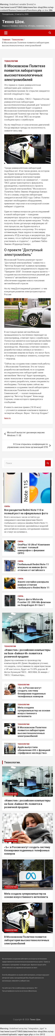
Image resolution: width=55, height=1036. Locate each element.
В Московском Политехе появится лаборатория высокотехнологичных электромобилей (32, 731)
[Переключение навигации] (6, 33)
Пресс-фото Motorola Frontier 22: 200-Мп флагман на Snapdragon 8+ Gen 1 (34, 602)
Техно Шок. (13, 21)
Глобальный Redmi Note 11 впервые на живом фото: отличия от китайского (33, 567)
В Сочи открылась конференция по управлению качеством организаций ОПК (27, 445)
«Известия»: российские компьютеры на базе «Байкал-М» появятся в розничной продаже (27, 653)
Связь (7, 506)
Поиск (48, 463)
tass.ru (7, 418)
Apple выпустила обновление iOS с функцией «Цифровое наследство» (34, 750)
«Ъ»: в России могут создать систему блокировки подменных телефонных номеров (32, 692)
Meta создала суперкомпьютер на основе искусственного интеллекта (34, 712)
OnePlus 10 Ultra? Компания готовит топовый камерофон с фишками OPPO (34, 549)
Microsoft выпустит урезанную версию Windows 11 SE (26, 434)
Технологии (11, 61)
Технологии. (12, 762)
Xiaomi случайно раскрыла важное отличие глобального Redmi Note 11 (34, 584)
